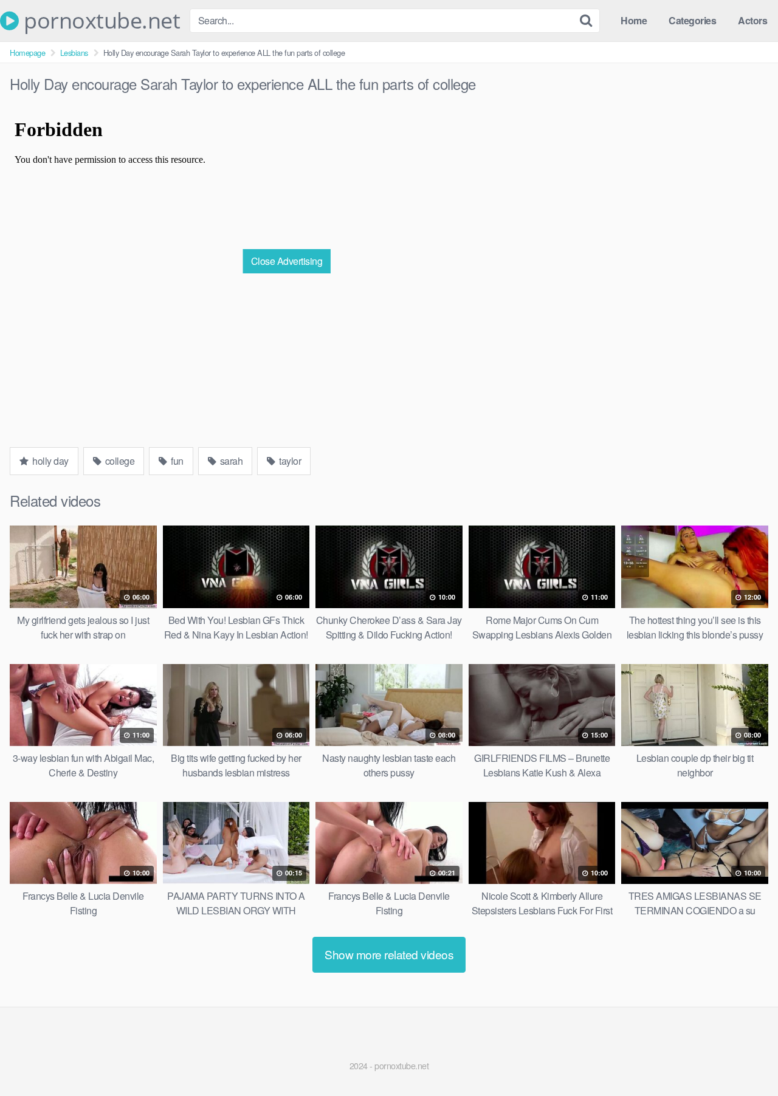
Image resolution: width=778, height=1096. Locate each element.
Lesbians (74, 52)
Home (634, 20)
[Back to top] (744, 1057)
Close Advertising (287, 261)
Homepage (27, 52)
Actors (752, 20)
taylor (289, 461)
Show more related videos (389, 954)
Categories (692, 20)
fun (176, 461)
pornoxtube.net (99, 21)
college (118, 461)
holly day (49, 461)
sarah (230, 461)
